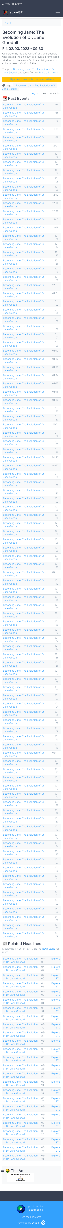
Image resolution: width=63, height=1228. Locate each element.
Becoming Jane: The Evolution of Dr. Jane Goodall (20, 960)
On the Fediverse (31, 1216)
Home (8, 22)
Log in (34, 93)
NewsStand (48, 948)
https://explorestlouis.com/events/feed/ (31, 79)
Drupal (35, 1222)
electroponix (36, 1209)
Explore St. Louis (48, 72)
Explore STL (55, 960)
